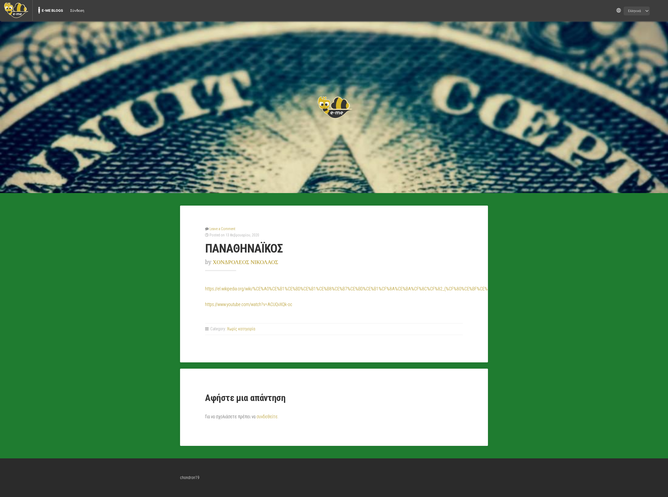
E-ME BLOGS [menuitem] (52, 10)
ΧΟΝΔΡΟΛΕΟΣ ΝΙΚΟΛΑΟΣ (245, 262)
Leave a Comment (222, 229)
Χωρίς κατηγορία (241, 328)
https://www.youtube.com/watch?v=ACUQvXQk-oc (248, 304)
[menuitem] (16, 10)
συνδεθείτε (267, 416)
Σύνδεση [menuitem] (77, 10)
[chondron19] (334, 107)
